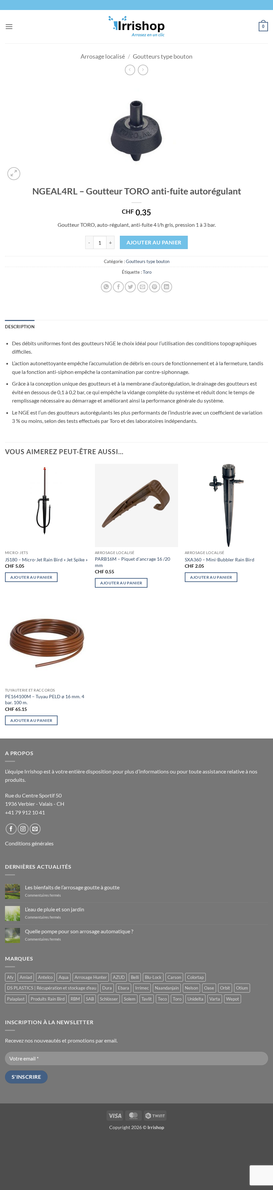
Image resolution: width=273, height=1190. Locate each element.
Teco (162, 999)
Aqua (64, 977)
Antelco (45, 977)
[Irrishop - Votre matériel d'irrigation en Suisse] (137, 26)
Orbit (225, 988)
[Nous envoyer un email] (35, 828)
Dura (107, 988)
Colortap (195, 977)
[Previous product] (143, 70)
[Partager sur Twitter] (130, 286)
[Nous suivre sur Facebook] (11, 828)
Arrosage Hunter (91, 977)
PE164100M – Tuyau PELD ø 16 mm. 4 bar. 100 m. (44, 700)
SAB (90, 999)
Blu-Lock (153, 977)
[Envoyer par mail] (142, 286)
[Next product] (130, 70)
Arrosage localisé (103, 56)
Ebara (123, 988)
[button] (9, 26)
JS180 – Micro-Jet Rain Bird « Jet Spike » (46, 559)
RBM (75, 999)
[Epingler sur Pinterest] (154, 286)
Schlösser (109, 999)
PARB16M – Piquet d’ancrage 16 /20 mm (132, 562)
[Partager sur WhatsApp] (106, 286)
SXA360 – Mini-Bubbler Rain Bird (219, 559)
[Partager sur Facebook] (118, 286)
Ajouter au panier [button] (31, 577)
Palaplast (16, 999)
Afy (10, 977)
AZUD (119, 977)
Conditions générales (29, 843)
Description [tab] (20, 326)
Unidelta (195, 999)
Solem (130, 999)
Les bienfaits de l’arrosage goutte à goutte (72, 887)
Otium (242, 988)
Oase (209, 988)
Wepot (232, 999)
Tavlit (146, 999)
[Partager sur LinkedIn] (166, 286)
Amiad (26, 977)
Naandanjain (167, 988)
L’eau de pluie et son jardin (54, 909)
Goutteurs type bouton (162, 56)
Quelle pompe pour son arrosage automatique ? (79, 931)
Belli (135, 977)
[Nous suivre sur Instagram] (23, 828)
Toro (147, 272)
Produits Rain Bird (48, 999)
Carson (174, 977)
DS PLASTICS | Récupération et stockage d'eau (51, 988)
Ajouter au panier (154, 242)
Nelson (191, 988)
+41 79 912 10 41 (25, 812)
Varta (214, 999)
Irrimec (142, 988)
